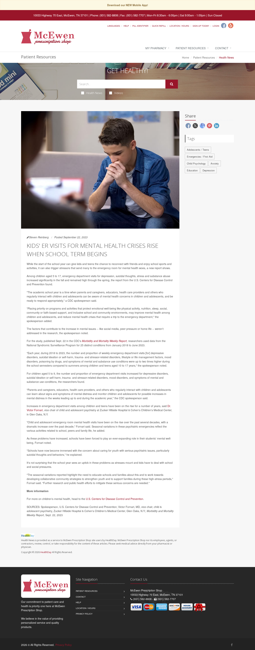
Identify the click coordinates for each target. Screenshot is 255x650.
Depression (209, 170)
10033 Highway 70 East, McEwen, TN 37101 (60, 15)
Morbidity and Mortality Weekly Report (104, 341)
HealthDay (45, 552)
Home (185, 57)
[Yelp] (230, 25)
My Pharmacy (155, 48)
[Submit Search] (171, 84)
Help (126, 25)
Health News (94, 93)
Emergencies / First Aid (199, 156)
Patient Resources (191, 48)
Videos (118, 93)
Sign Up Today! (201, 25)
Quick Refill (159, 25)
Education (192, 170)
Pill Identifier (140, 25)
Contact (221, 48)
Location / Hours (179, 25)
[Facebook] (223, 25)
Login (216, 25)
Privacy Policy (84, 613)
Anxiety (215, 163)
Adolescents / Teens (198, 149)
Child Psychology (196, 163)
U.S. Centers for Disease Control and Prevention (114, 499)
